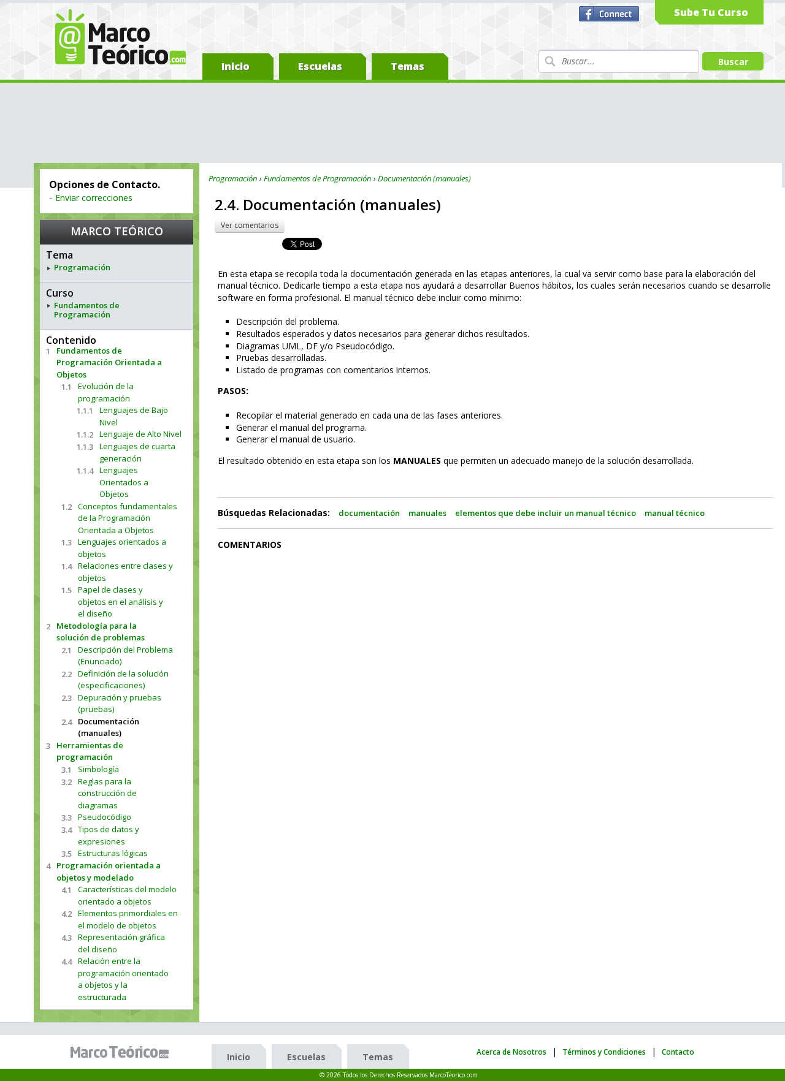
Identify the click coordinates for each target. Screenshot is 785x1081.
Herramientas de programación (89, 751)
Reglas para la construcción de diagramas (107, 793)
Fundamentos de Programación (87, 310)
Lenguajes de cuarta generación (137, 452)
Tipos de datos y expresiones (108, 835)
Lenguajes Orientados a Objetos (123, 482)
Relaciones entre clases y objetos (125, 571)
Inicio (235, 66)
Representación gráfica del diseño (121, 943)
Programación (82, 268)
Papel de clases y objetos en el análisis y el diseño (120, 601)
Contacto (678, 1052)
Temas (407, 66)
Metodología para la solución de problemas (100, 631)
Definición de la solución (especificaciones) (123, 679)
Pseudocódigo (104, 816)
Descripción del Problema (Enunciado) (125, 655)
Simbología (98, 769)
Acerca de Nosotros (511, 1052)
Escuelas (320, 66)
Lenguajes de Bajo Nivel (133, 416)
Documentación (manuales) (108, 727)
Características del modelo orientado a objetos (127, 895)
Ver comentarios (249, 225)
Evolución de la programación (106, 392)
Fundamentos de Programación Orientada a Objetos (109, 362)
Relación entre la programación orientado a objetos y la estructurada (123, 979)
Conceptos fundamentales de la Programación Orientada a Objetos (127, 518)
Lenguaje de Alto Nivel (140, 433)
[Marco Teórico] (123, 1052)
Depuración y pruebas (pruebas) (119, 703)
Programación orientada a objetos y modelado (108, 871)
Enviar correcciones (93, 197)
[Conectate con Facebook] (610, 14)
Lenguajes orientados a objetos (122, 547)
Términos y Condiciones (604, 1052)
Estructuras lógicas (113, 853)
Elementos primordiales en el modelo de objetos (128, 919)
